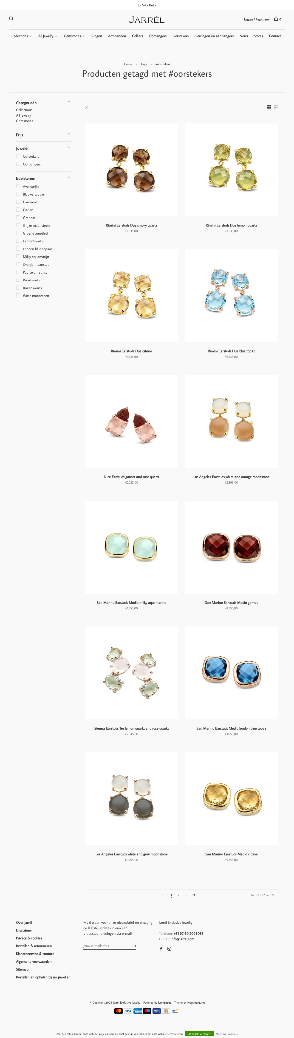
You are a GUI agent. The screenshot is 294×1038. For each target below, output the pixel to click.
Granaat (29, 217)
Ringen (96, 36)
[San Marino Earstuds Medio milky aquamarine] (131, 548)
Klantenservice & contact (35, 953)
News (244, 36)
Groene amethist (35, 233)
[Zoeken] (11, 19)
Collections (19, 36)
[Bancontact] (175, 1012)
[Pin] (157, 1012)
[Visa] (128, 1012)
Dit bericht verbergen (199, 1033)
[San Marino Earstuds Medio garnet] (231, 548)
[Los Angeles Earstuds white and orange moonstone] (231, 422)
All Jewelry (45, 36)
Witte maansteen (36, 295)
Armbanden (117, 36)
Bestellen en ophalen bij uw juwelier (43, 977)
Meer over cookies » (227, 1033)
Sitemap (22, 969)
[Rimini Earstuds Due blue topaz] (231, 296)
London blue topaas (37, 248)
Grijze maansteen (36, 225)
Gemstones (72, 36)
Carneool (30, 202)
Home (128, 64)
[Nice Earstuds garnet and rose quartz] (131, 422)
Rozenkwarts (32, 287)
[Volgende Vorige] (193, 895)
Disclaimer (24, 930)
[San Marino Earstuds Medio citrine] (231, 799)
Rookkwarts (31, 280)
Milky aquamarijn (36, 256)
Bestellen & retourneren (34, 945)
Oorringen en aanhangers (214, 36)
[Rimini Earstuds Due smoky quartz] (131, 170)
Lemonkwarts (33, 241)
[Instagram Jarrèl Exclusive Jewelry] (169, 949)
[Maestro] (147, 1012)
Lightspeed (164, 1002)
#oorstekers (162, 64)
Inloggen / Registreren (256, 19)
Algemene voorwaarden (34, 961)
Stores (258, 36)
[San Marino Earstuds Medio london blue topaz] (231, 674)
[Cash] (166, 1012)
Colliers (137, 36)
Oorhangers (158, 36)
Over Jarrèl (24, 922)
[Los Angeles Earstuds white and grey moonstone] (131, 799)
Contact (275, 36)
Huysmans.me (196, 1002)
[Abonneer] (130, 945)
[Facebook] (161, 949)
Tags (144, 64)
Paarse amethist (35, 272)
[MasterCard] (118, 1012)
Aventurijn (31, 186)
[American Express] (137, 1012)
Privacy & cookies (29, 938)
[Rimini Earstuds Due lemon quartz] (231, 170)
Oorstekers (180, 36)
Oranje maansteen (37, 264)
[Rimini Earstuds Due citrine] (131, 296)
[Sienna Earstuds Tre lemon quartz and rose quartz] (131, 674)
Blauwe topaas (34, 194)
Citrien (28, 209)
